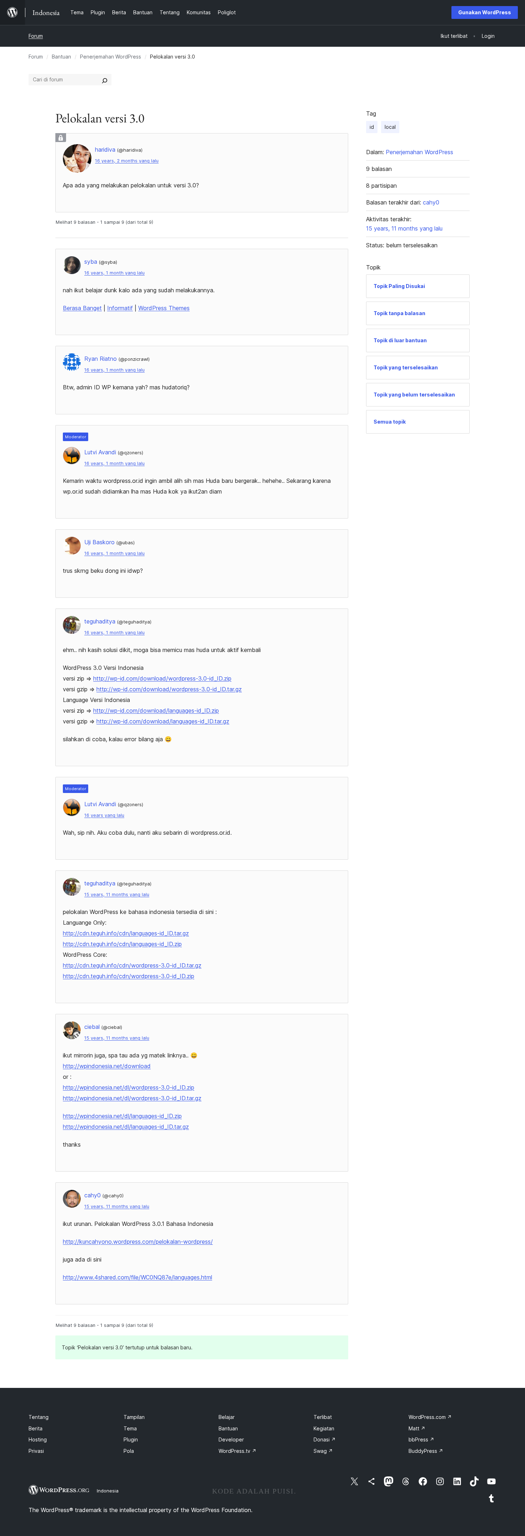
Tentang (39, 1417)
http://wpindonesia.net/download (107, 1066)
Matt (417, 1428)
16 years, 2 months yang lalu (127, 160)
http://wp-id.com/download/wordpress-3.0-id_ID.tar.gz (169, 689)
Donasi (325, 1439)
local (390, 127)
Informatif (120, 308)
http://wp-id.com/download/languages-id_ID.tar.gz (162, 721)
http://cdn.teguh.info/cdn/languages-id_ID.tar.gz (126, 933)
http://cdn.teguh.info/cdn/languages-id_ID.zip (122, 944)
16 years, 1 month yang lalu (114, 273)
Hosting (38, 1439)
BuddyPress (426, 1451)
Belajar (227, 1417)
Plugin (131, 1439)
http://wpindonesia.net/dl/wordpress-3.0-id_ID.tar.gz (132, 1098)
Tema (130, 1428)
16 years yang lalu (104, 815)
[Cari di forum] (104, 79)
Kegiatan (324, 1428)
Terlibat (323, 1417)
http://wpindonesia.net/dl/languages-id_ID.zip (122, 1116)
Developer (231, 1439)
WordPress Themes (164, 308)
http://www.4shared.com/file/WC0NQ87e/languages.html (137, 1277)
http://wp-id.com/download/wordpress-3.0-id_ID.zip (162, 678)
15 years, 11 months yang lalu (116, 894)
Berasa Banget (82, 308)
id (372, 127)
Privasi (36, 1451)
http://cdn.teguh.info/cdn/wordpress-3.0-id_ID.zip (128, 976)
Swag (323, 1451)
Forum (36, 36)
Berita (35, 1428)
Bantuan (61, 57)
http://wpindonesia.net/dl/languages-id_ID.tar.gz (126, 1126)
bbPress (421, 1439)
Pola (129, 1451)
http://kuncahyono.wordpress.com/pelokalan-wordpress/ (138, 1241)
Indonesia (108, 1491)
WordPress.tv (237, 1451)
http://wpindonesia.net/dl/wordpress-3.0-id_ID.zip (128, 1087)
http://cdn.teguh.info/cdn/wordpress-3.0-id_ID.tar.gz (132, 965)
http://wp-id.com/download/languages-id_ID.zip (156, 710)
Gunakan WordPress (484, 12)
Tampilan (134, 1417)
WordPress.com (430, 1417)
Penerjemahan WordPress (110, 57)
